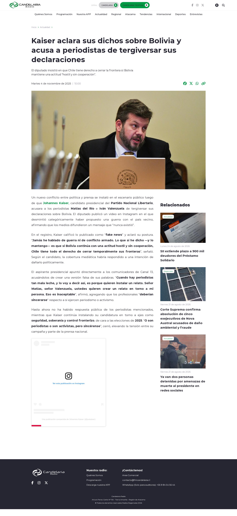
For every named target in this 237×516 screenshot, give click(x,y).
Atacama (130, 14)
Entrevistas (196, 14)
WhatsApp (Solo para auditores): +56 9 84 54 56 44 (148, 485)
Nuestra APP (84, 14)
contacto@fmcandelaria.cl (136, 480)
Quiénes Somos (43, 14)
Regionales (168, 271)
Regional (116, 14)
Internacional (163, 14)
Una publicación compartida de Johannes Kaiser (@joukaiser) (68, 419)
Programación (64, 14)
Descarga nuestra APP (98, 485)
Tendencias (146, 14)
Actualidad (101, 14)
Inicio (33, 27)
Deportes (180, 14)
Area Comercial (130, 475)
